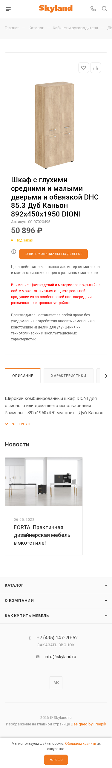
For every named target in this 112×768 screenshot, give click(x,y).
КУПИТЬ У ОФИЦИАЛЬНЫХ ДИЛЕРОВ (53, 254)
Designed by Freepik (88, 724)
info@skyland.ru (60, 656)
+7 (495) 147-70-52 (57, 637)
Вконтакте (56, 682)
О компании (19, 600)
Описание (22, 376)
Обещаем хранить (80, 743)
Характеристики (68, 376)
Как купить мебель (27, 615)
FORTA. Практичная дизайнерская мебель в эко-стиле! (42, 535)
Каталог (14, 585)
